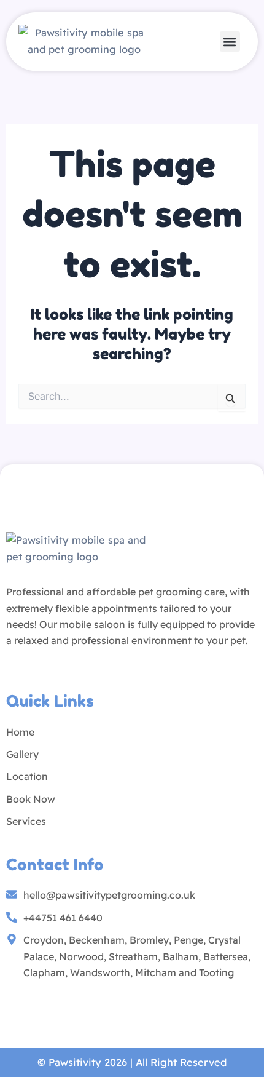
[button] (230, 41)
